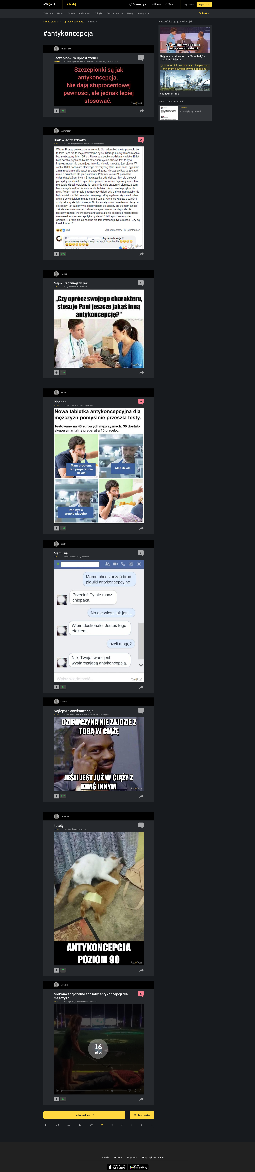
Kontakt (105, 1157)
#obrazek (67, 62)
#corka (73, 557)
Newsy (130, 13)
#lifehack (91, 714)
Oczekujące (140, 4)
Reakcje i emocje (115, 13)
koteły (59, 826)
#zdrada (78, 714)
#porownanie (77, 62)
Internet (57, 62)
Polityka (98, 13)
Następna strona (83, 1115)
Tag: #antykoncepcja (73, 21)
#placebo (89, 405)
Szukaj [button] (205, 13)
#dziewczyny (69, 714)
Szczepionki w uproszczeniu (76, 58)
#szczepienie (113, 62)
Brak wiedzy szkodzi (70, 140)
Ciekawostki (84, 13)
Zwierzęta (48, 13)
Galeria (71, 13)
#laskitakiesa (82, 287)
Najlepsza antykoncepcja (73, 711)
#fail (65, 1002)
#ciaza (84, 714)
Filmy (157, 4)
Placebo (60, 402)
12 (68, 1124)
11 (80, 1124)
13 (57, 1124)
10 (91, 1124)
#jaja (74, 1002)
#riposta (67, 144)
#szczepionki (89, 62)
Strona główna (51, 21)
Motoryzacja (143, 13)
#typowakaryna (97, 144)
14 (46, 1124)
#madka (87, 144)
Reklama (118, 1157)
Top (171, 4)
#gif (69, 1002)
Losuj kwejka (144, 1115)
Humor (60, 13)
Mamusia (61, 553)
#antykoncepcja (100, 62)
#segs (83, 829)
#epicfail (93, 1002)
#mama (67, 557)
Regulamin (132, 1157)
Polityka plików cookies (153, 1157)
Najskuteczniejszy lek (71, 283)
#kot (65, 829)
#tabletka (81, 405)
